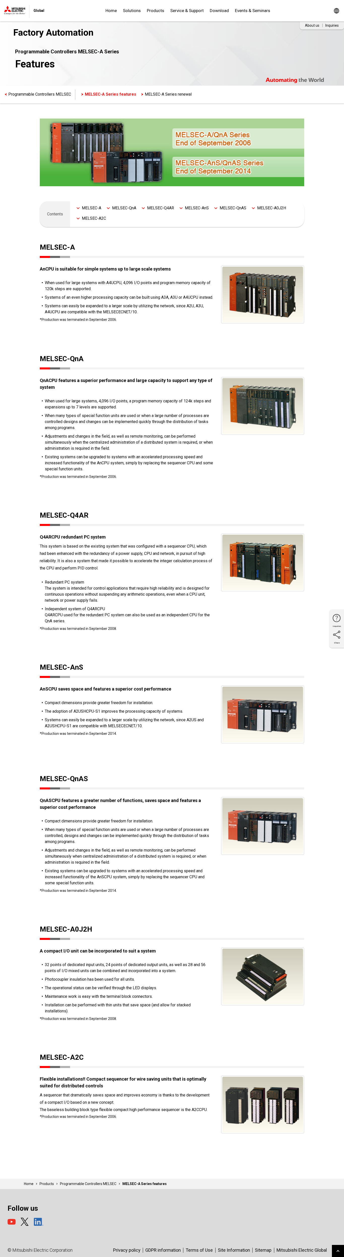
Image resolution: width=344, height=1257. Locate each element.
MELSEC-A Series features (110, 94)
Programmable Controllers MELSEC (39, 94)
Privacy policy (127, 1250)
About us (312, 25)
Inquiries (332, 25)
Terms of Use (199, 1250)
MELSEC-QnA (124, 208)
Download (219, 10)
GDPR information (163, 1250)
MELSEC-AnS (197, 208)
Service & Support (187, 10)
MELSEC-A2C (94, 218)
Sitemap (263, 1250)
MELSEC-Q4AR (160, 208)
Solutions (132, 10)
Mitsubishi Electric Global (302, 1250)
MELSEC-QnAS (233, 208)
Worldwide (336, 10)
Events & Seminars (252, 10)
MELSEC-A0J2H (271, 208)
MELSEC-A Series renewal (168, 94)
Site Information (234, 1250)
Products (155, 10)
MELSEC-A (91, 208)
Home (111, 10)
